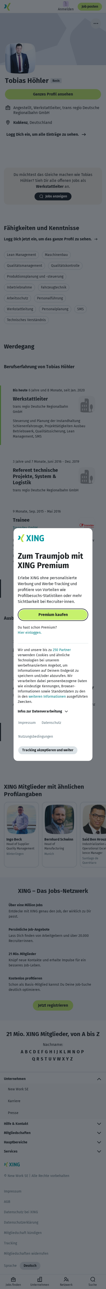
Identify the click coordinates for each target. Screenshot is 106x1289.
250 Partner (62, 650)
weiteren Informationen (47, 696)
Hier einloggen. (29, 633)
